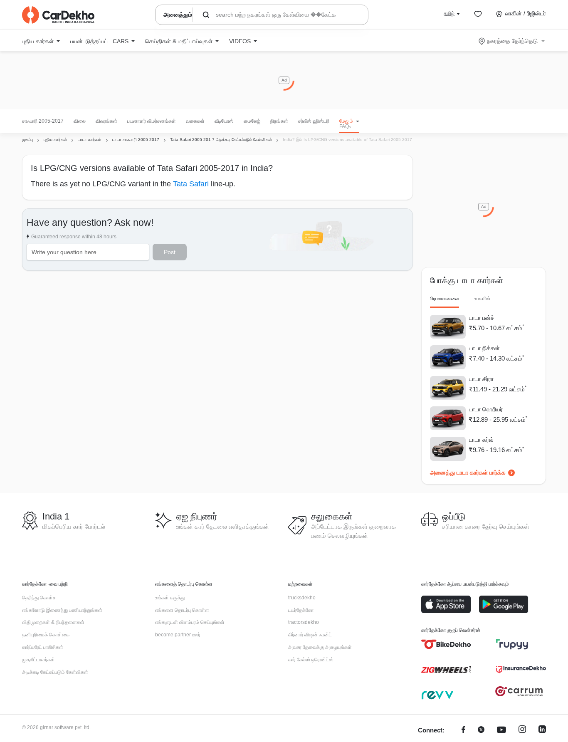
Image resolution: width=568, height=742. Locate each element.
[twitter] (481, 730)
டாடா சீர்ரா (481, 379)
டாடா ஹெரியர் (486, 409)
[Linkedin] (542, 730)
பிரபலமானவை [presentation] (444, 299)
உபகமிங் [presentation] (482, 299)
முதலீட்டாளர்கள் (38, 660)
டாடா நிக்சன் (484, 348)
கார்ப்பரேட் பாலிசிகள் (42, 647)
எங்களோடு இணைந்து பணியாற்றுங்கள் (62, 610)
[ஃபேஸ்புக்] (463, 730)
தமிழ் (449, 13)
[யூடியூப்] (501, 730)
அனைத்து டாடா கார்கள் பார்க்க (468, 472)
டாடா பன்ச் (481, 317)
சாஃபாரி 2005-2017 (43, 121)
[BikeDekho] (446, 644)
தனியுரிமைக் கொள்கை (45, 635)
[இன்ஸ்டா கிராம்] (522, 730)
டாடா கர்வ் (481, 439)
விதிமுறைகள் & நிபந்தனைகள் (53, 622)
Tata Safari (191, 184)
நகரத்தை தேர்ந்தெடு (512, 40)
